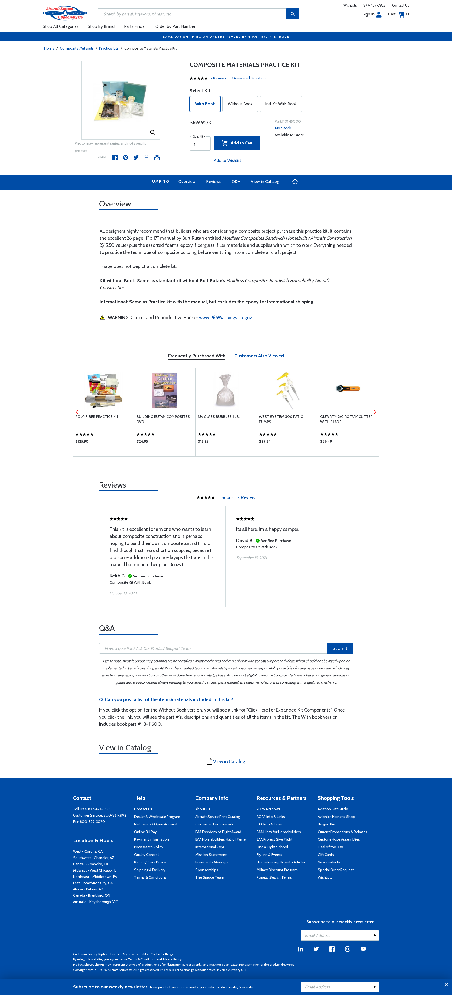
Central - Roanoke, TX (90, 864)
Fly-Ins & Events (269, 854)
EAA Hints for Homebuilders (279, 831)
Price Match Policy (148, 847)
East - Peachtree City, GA (93, 883)
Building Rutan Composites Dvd (163, 419)
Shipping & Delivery (149, 869)
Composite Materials (77, 48)
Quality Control (146, 854)
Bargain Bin (326, 824)
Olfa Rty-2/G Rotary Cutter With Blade (346, 419)
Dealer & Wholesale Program (157, 816)
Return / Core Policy (150, 862)
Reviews (213, 181)
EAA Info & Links (269, 824)
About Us (202, 809)
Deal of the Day (330, 847)
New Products (329, 862)
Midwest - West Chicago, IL (94, 870)
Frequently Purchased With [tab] (196, 356)
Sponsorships (206, 869)
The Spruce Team (209, 877)
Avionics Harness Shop (336, 816)
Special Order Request (336, 869)
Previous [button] (77, 412)
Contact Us (400, 5)
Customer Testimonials (214, 824)
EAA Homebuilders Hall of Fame (220, 839)
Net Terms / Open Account (155, 824)
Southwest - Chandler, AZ (93, 857)
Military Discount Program (277, 869)
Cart (398, 14)
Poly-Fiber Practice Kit (97, 416)
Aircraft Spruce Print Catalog (217, 816)
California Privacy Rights (90, 954)
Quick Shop (104, 442)
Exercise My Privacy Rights (129, 954)
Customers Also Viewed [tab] (259, 356)
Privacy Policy (172, 959)
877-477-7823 (374, 5)
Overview (187, 181)
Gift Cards (326, 854)
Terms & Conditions (150, 877)
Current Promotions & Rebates (342, 831)
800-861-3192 (115, 815)
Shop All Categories (60, 26)
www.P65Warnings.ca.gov (225, 317)
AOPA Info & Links (271, 816)
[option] (121, 100)
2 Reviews (219, 78)
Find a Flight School (272, 847)
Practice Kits (109, 48)
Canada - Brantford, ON (91, 895)
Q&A (236, 181)
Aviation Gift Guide (333, 809)
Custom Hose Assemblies (339, 839)
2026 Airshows (268, 809)
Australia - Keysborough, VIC (95, 901)
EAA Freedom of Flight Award (218, 831)
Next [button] (374, 412)
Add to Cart (240, 142)
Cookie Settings (162, 954)
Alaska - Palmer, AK (88, 889)
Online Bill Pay (145, 831)
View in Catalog (265, 181)
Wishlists (350, 5)
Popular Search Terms (274, 877)
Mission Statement (211, 854)
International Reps (210, 847)
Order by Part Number (175, 26)
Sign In (369, 14)
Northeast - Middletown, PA (95, 876)
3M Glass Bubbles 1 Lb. (219, 416)
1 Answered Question (249, 78)
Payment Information (151, 839)
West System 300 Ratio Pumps (281, 419)
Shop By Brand (101, 26)
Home (49, 48)
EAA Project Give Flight (274, 839)
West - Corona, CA (88, 851)
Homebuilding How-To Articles (281, 862)
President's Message (211, 862)
